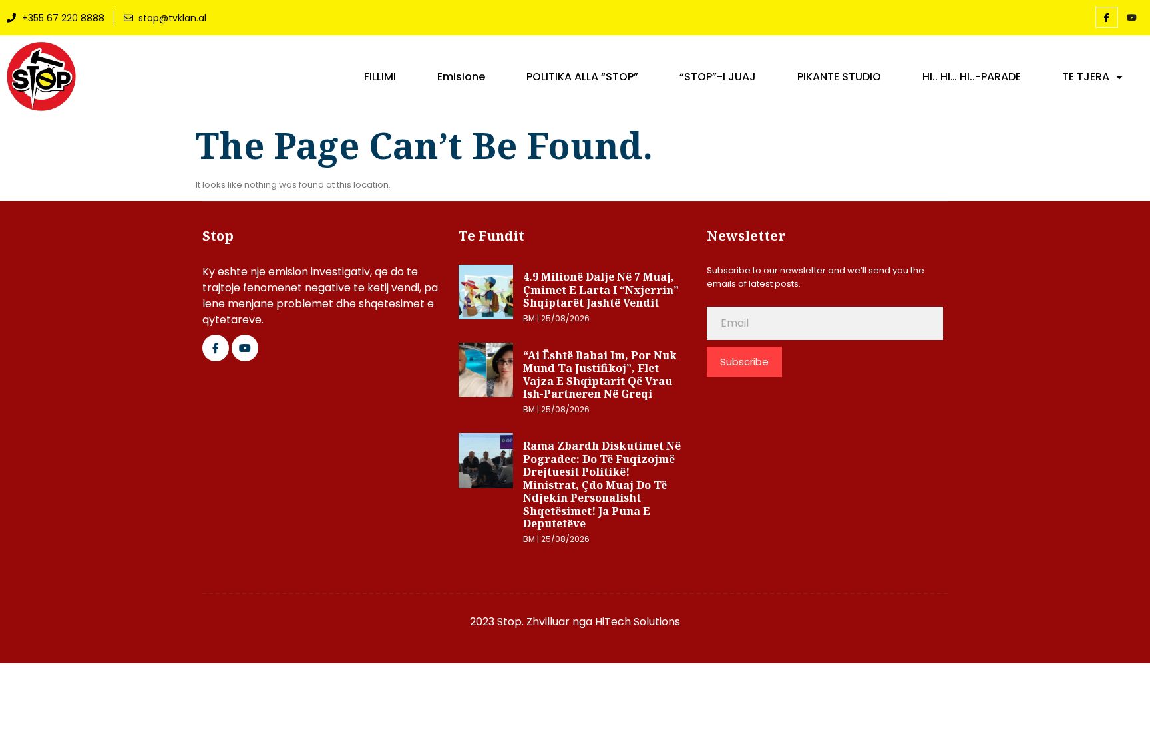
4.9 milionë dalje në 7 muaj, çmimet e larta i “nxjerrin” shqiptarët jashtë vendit (601, 289)
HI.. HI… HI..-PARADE (971, 77)
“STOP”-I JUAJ (717, 77)
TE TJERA (1085, 77)
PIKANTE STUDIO (839, 77)
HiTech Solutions (637, 621)
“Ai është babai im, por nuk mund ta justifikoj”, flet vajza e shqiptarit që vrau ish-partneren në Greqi (600, 375)
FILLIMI (380, 77)
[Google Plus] (245, 348)
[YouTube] (1132, 18)
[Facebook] (1106, 17)
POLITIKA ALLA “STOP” (582, 77)
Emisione (461, 77)
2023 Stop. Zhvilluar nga (532, 621)
